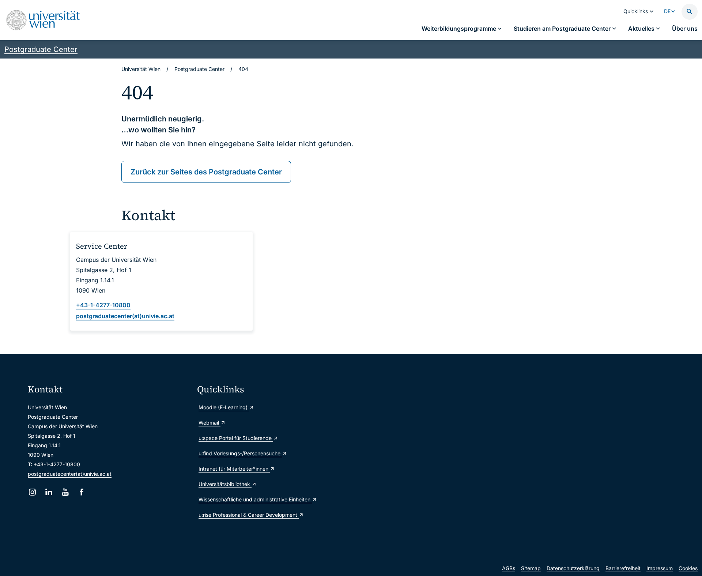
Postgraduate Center (41, 49)
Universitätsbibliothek (225, 484)
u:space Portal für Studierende (236, 438)
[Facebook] (81, 492)
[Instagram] (32, 492)
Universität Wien (141, 69)
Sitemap (531, 568)
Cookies (688, 568)
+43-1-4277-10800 (103, 305)
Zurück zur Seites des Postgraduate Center (206, 171)
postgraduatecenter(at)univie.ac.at (70, 474)
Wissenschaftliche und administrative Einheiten (255, 499)
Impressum (659, 568)
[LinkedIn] (48, 492)
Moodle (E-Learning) (224, 407)
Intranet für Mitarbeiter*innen (234, 469)
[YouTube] (65, 492)
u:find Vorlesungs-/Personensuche (240, 453)
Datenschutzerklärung (573, 568)
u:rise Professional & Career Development (249, 515)
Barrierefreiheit (623, 568)
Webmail (209, 422)
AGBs (508, 568)
